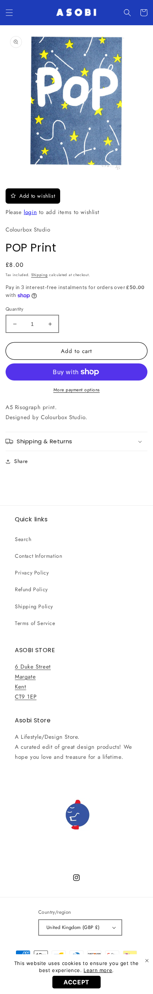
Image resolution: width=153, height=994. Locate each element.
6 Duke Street (33, 667)
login (30, 212)
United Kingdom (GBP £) (73, 927)
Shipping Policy (34, 606)
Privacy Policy (32, 572)
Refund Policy (31, 589)
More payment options (76, 389)
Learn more (98, 970)
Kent (20, 687)
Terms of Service (35, 623)
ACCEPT (76, 982)
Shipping (39, 275)
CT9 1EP (25, 697)
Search (23, 539)
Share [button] (21, 461)
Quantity (14, 309)
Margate (25, 677)
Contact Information (38, 556)
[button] (9, 12)
